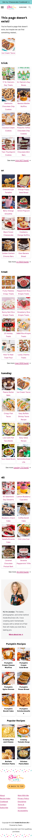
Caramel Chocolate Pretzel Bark (8, 563)
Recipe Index (5, 799)
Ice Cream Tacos (8, 53)
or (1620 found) (22, 262)
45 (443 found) (23, 572)
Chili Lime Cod (23, 539)
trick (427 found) (22, 160)
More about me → (16, 634)
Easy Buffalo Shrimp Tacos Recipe (23, 416)
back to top (16, 786)
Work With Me (23, 795)
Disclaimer (22, 802)
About (2, 795)
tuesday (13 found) (21, 468)
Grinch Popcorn (23, 211)
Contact (3, 805)
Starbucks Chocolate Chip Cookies (8, 106)
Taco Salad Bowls (8, 459)
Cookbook (4, 802)
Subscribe (4, 808)
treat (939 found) (22, 363)
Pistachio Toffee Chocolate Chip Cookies (23, 131)
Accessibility (23, 811)
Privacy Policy (23, 799)
